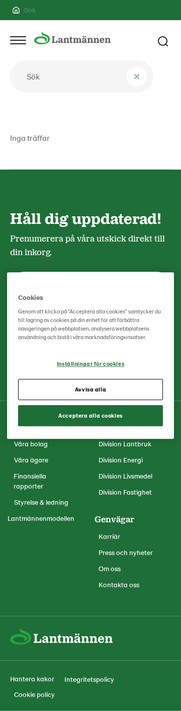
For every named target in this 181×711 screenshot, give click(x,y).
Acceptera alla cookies (90, 415)
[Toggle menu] (18, 40)
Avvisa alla (90, 389)
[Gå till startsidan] (72, 38)
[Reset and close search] (137, 76)
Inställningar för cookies (90, 364)
